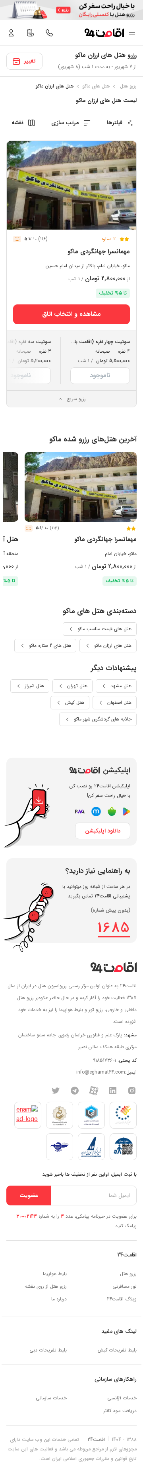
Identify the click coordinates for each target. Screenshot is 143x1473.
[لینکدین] (113, 1090)
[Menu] (132, 33)
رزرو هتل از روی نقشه (46, 1286)
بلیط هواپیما (55, 1273)
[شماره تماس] (49, 33)
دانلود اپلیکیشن (102, 831)
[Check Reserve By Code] (30, 33)
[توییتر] (55, 1090)
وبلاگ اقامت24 (122, 1299)
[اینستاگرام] (132, 1090)
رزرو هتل (128, 1273)
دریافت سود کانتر (120, 1410)
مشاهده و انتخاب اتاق (71, 314)
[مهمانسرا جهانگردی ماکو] (71, 185)
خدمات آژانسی (122, 1398)
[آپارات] (94, 1090)
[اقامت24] (113, 967)
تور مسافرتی (124, 1286)
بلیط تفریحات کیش (117, 1350)
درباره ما (59, 1299)
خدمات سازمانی (51, 1398)
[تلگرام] (74, 1090)
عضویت (28, 1195)
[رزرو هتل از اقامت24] (104, 33)
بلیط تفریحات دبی (48, 1350)
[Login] (11, 33)
